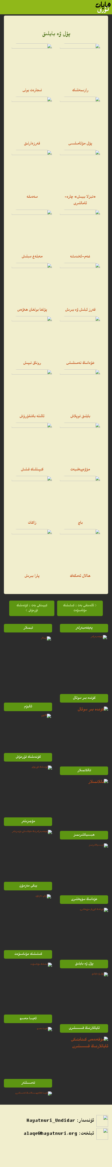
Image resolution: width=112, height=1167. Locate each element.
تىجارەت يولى (32, 91)
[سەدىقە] (32, 170)
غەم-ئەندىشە (80, 257)
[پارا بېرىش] (32, 549)
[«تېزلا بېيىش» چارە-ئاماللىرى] (80, 170)
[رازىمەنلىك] (80, 63)
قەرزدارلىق (32, 144)
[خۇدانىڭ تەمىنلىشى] (80, 336)
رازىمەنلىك (80, 91)
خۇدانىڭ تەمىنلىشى (80, 363)
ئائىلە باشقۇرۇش (32, 416)
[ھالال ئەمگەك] (80, 549)
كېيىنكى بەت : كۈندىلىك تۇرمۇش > (31, 608)
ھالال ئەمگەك (80, 576)
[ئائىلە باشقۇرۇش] (32, 389)
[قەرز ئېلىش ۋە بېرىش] (80, 283)
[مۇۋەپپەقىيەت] (80, 443)
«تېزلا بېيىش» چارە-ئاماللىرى (80, 200)
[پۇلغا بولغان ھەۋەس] (32, 283)
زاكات (32, 523)
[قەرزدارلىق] (32, 117)
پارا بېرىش (31, 576)
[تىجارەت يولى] (32, 63)
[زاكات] (32, 496)
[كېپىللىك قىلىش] (32, 443)
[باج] (80, 496)
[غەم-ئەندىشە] (80, 230)
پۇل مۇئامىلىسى (80, 144)
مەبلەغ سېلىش (32, 257)
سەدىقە (32, 197)
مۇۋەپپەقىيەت (80, 470)
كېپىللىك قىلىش (32, 470)
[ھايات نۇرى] (103, 7)
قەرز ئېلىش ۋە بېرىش (80, 310)
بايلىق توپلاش (80, 416)
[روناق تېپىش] (32, 336)
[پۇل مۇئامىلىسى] (80, 117)
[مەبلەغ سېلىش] (32, 230)
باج (80, 523)
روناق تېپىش (32, 363)
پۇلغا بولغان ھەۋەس (32, 310)
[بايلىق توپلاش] (80, 389)
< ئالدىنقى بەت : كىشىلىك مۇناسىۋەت (80, 608)
